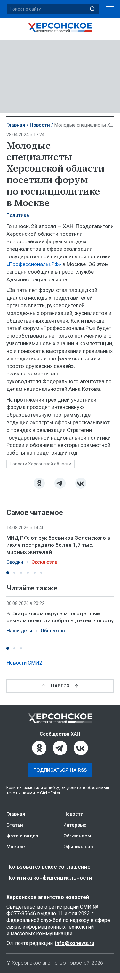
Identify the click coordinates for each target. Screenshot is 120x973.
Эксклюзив (44, 562)
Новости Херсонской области (40, 463)
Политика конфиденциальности (49, 877)
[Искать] (92, 9)
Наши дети (19, 631)
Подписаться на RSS (60, 770)
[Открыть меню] (109, 9)
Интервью (74, 825)
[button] (7, 572)
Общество (53, 631)
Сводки (14, 562)
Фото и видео (22, 836)
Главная (15, 125)
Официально (78, 847)
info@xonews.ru (74, 943)
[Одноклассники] (39, 483)
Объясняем (77, 836)
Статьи (14, 825)
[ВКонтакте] (80, 483)
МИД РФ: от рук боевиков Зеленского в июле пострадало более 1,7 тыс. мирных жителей (58, 545)
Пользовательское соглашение (48, 867)
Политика (17, 215)
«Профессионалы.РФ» (33, 264)
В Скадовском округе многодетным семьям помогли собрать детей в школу (60, 617)
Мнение (15, 847)
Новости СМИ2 (24, 663)
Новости (40, 125)
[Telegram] (60, 483)
